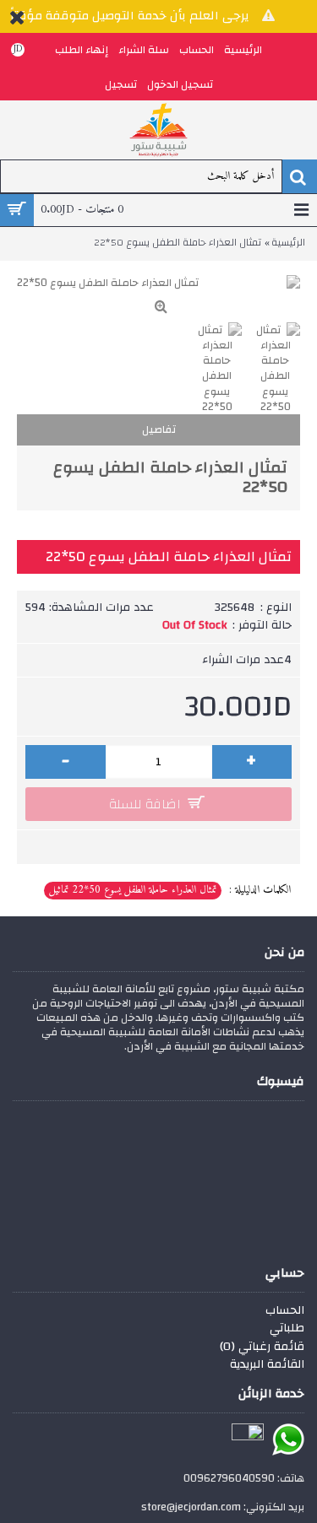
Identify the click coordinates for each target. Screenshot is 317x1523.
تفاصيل (159, 429)
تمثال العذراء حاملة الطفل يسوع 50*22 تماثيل (132, 890)
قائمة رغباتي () (262, 1347)
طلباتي (287, 1328)
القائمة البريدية (267, 1365)
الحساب (284, 1311)
